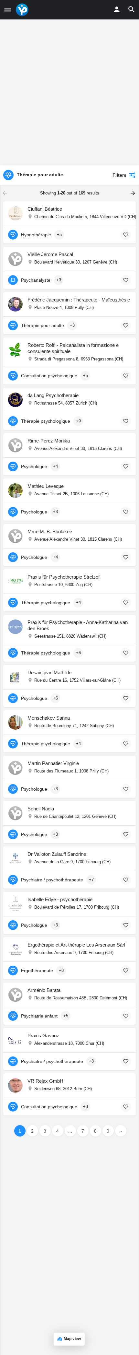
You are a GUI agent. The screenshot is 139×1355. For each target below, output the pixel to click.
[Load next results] (133, 193)
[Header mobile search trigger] (131, 9)
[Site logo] (23, 9)
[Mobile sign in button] (116, 9)
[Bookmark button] (126, 235)
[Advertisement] (69, 92)
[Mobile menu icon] (7, 10)
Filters (119, 175)
